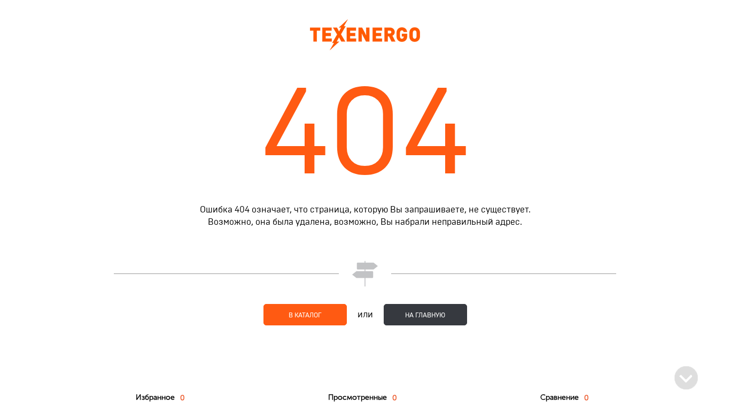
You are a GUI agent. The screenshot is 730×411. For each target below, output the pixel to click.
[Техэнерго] (365, 34)
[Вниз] (686, 378)
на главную (425, 315)
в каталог (305, 315)
